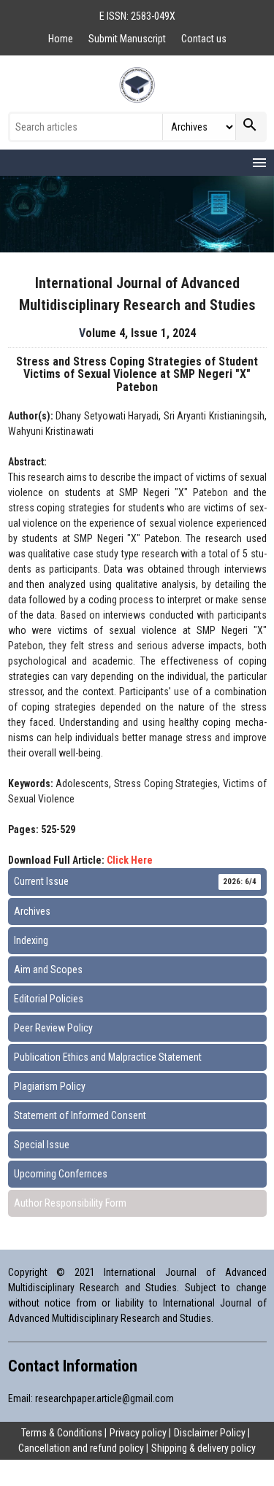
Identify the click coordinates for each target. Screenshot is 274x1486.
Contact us (204, 38)
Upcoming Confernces (60, 1174)
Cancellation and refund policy (81, 1448)
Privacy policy (138, 1433)
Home (61, 38)
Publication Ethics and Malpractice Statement (108, 1057)
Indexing (31, 940)
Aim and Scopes (48, 969)
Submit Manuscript (128, 38)
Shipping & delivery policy (203, 1448)
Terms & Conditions (61, 1433)
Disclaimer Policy (210, 1433)
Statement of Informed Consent (80, 1115)
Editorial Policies (48, 999)
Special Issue (41, 1144)
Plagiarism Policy (49, 1086)
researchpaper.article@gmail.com (104, 1398)
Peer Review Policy (53, 1028)
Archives (32, 911)
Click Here (130, 860)
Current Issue (135, 881)
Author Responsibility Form (70, 1203)
